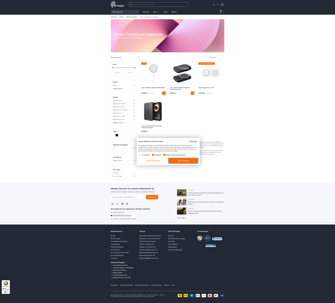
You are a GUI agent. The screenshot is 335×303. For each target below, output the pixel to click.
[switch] (6, 292)
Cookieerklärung (156, 285)
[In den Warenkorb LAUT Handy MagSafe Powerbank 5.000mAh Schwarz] (192, 93)
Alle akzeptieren (183, 161)
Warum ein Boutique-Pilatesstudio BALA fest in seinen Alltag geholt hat (204, 212)
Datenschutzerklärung (142, 285)
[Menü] (9, 281)
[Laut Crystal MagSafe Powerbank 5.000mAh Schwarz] (153, 111)
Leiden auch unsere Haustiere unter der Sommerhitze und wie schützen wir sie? (205, 194)
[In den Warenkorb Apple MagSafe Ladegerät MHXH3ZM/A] (164, 93)
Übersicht (194, 141)
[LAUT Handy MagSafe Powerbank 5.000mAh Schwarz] (182, 73)
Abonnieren (152, 197)
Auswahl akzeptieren (153, 161)
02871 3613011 (118, 212)
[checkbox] (144, 155)
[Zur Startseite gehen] (117, 4)
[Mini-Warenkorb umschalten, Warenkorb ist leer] (222, 4)
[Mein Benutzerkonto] (214, 4)
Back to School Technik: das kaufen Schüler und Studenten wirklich (206, 203)
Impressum (114, 285)
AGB (173, 285)
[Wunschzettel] (218, 4)
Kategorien (119, 12)
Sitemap (166, 285)
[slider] (113, 68)
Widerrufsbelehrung (126, 285)
